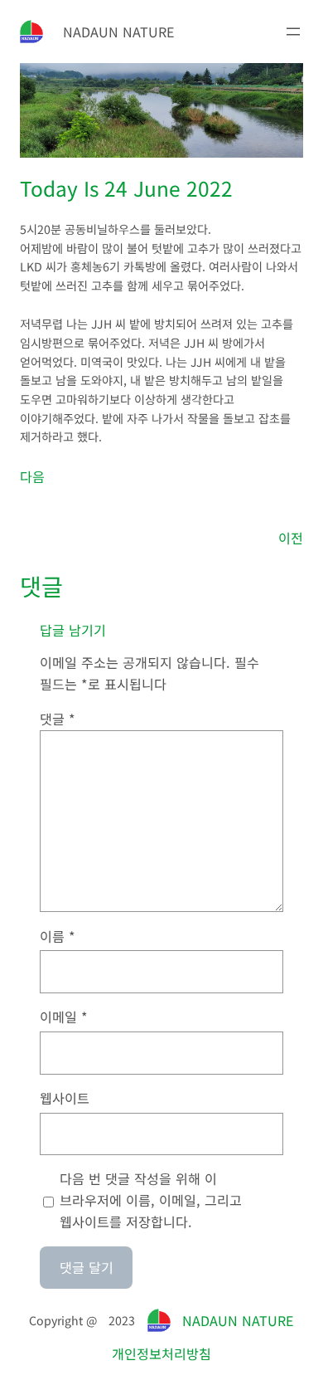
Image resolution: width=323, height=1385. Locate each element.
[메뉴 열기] (293, 31)
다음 (32, 476)
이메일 (64, 1017)
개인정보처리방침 (161, 1353)
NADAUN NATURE (119, 31)
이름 (57, 936)
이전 (290, 538)
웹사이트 (64, 1098)
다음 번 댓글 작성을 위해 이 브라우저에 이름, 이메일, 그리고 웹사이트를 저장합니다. (151, 1199)
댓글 (57, 719)
